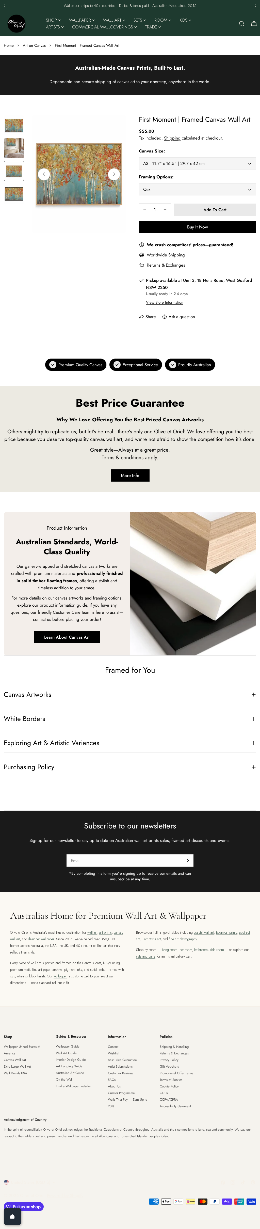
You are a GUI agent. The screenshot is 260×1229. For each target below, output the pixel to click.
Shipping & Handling (174, 1046)
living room (169, 949)
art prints (105, 932)
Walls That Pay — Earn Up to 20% (127, 1103)
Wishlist (113, 1053)
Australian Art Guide (70, 1072)
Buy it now (197, 227)
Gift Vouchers (169, 1066)
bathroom (201, 949)
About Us (114, 1086)
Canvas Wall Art (15, 1059)
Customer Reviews (120, 1073)
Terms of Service (171, 1079)
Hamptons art (151, 939)
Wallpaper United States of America (22, 1050)
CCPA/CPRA (169, 1099)
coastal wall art (204, 932)
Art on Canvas (34, 45)
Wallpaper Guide (67, 1046)
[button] (4, 5)
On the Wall (64, 1079)
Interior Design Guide (71, 1059)
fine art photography (183, 939)
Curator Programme (121, 1092)
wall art (92, 932)
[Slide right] (114, 174)
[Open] (12, 1216)
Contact (113, 1046)
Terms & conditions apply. (130, 457)
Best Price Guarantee (122, 1059)
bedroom (186, 949)
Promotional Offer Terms (176, 1073)
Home (9, 45)
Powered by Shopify (65, 1195)
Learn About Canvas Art (67, 637)
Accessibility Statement (175, 1106)
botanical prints (226, 932)
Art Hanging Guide (69, 1066)
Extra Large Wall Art (17, 1066)
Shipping (172, 138)
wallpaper (60, 976)
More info (130, 475)
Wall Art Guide (66, 1053)
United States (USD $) (30, 1182)
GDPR (164, 1092)
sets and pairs (145, 956)
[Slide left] (44, 174)
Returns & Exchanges (166, 265)
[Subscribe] (187, 860)
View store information (164, 302)
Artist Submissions (120, 1066)
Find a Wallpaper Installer (73, 1086)
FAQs (112, 1079)
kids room (217, 949)
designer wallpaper (41, 939)
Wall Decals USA (15, 1073)
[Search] (242, 24)
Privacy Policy (169, 1059)
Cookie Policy (169, 1086)
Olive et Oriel (32, 1195)
